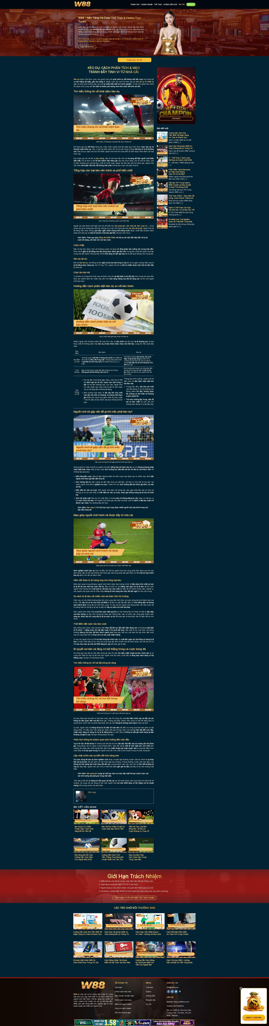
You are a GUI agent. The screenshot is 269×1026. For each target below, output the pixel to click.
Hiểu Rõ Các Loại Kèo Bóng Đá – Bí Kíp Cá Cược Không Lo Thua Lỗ (139, 829)
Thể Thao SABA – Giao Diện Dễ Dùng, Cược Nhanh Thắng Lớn (181, 197)
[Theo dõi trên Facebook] (168, 991)
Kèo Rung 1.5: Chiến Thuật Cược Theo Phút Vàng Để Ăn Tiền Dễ (84, 829)
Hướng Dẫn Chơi (170, 4)
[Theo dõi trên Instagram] (172, 991)
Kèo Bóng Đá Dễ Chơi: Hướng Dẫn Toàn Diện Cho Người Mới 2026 (84, 857)
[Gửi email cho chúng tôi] (180, 991)
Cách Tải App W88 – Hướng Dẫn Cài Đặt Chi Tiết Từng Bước (180, 961)
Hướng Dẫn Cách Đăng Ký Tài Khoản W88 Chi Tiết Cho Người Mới (145, 962)
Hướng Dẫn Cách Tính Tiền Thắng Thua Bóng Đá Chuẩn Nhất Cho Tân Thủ (112, 857)
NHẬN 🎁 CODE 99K (253, 1017)
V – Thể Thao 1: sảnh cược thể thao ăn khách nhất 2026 (180, 159)
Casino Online (147, 4)
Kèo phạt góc (92, 773)
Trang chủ (131, 60)
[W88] (82, 4)
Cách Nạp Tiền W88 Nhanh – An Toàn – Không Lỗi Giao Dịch (148, 933)
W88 (75, 994)
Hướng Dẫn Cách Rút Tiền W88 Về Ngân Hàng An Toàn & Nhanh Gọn (179, 135)
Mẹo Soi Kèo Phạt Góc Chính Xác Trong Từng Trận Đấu (137, 857)
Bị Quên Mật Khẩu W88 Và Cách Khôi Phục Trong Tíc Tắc (85, 961)
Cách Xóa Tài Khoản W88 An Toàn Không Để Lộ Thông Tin (181, 147)
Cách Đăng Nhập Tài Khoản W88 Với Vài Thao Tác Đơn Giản (117, 961)
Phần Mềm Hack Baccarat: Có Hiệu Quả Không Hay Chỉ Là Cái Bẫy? (179, 172)
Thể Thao (158, 4)
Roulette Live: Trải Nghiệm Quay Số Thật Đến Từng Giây (180, 220)
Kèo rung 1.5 (91, 507)
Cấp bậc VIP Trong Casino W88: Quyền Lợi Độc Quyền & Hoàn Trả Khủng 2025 (180, 185)
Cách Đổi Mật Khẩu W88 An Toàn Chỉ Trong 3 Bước (178, 933)
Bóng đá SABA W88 (107, 237)
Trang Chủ (135, 4)
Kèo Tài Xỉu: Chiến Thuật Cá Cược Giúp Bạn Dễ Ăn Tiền (113, 828)
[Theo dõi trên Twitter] (176, 991)
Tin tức (182, 4)
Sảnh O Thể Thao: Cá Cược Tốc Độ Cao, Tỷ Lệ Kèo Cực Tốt (181, 209)
